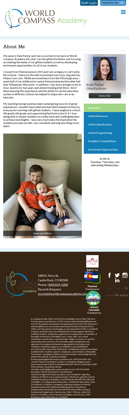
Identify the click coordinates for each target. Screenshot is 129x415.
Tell (92, 270)
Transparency (92, 288)
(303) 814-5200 (58, 285)
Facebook (109, 275)
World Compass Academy (45, 18)
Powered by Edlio (117, 295)
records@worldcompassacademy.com (62, 294)
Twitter (117, 275)
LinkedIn (117, 280)
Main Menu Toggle (123, 12)
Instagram (124, 275)
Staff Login (89, 3)
